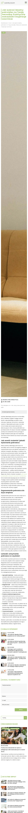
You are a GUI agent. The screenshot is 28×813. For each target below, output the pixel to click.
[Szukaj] (25, 718)
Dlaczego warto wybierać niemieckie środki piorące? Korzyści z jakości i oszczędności (17, 650)
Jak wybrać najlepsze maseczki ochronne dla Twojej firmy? (16, 800)
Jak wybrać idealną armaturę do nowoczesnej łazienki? (15, 806)
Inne (3, 32)
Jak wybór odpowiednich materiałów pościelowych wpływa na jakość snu (15, 673)
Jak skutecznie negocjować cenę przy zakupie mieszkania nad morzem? (16, 788)
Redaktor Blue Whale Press (10, 399)
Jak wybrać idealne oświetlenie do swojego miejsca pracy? (16, 665)
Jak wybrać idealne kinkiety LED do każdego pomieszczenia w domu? (16, 794)
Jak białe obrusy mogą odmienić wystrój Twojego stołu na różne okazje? (16, 782)
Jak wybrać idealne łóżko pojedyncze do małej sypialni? (16, 635)
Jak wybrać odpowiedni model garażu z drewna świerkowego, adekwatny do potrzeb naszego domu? (12, 749)
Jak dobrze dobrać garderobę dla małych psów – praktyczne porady (16, 643)
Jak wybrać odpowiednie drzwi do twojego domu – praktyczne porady (16, 658)
